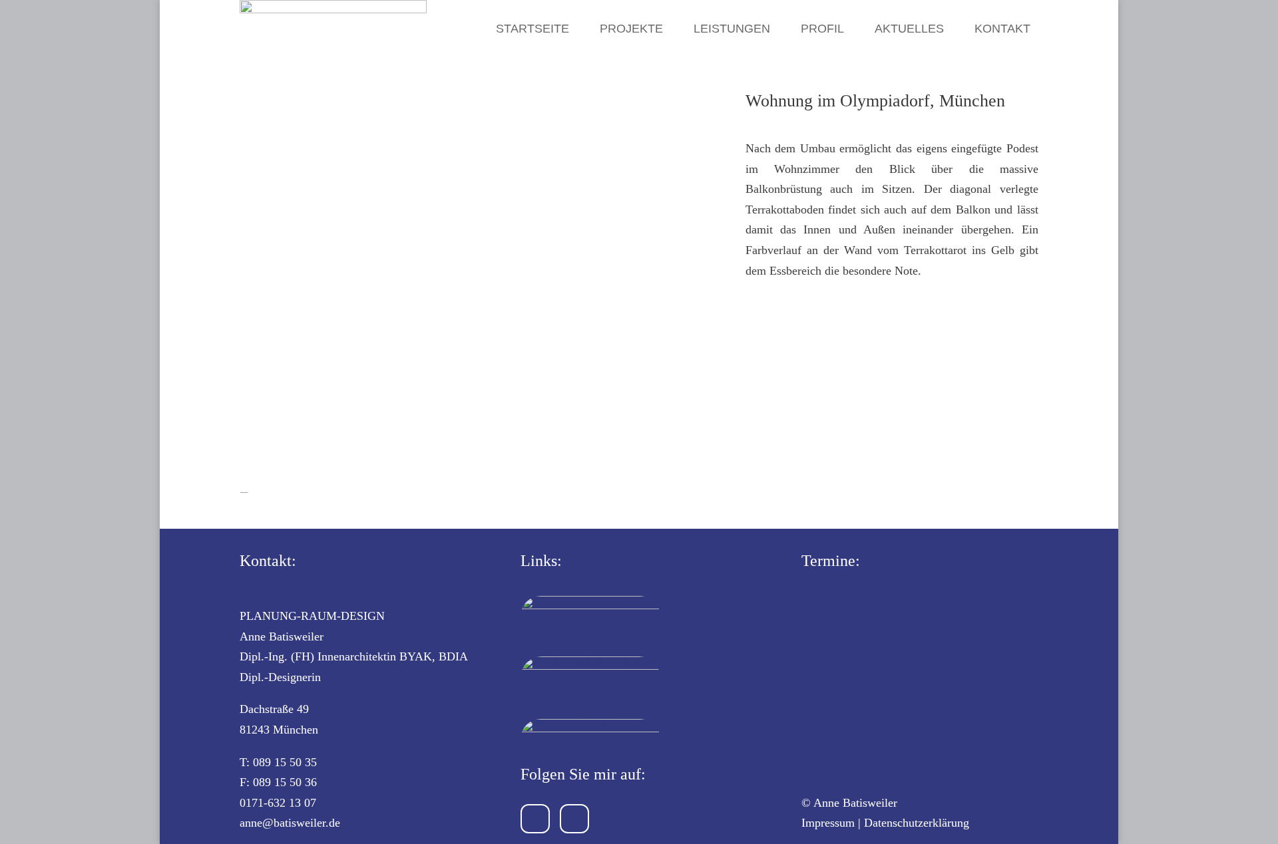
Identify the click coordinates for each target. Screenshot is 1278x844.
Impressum (828, 822)
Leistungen (732, 28)
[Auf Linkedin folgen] (574, 818)
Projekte (631, 28)
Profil (822, 28)
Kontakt (1002, 28)
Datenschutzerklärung (916, 822)
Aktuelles (909, 28)
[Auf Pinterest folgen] (535, 818)
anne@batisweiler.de (290, 822)
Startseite (532, 28)
